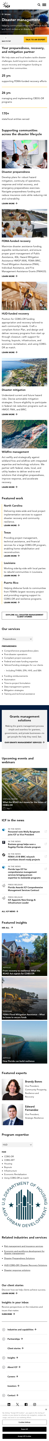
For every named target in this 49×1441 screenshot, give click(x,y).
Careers (11, 1376)
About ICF (12, 1367)
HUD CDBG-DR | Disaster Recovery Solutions (25, 1265)
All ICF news (8, 911)
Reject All (24, 1429)
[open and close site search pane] (39, 5)
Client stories (14, 1348)
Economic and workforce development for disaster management (24, 1252)
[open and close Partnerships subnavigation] (3, 1339)
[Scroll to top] (5, 38)
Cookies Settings (24, 1422)
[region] (24, 1423)
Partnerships (13, 1339)
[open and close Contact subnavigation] (3, 1395)
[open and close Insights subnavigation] (3, 1357)
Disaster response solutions (17, 1270)
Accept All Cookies (24, 1436)
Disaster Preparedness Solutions (19, 1258)
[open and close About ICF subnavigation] (3, 1367)
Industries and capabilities (20, 1329)
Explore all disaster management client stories (24, 616)
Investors (11, 1386)
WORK (8, 14)
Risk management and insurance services (23, 1246)
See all (5, 927)
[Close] (46, 1409)
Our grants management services (23, 742)
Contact (11, 1395)
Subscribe (7, 1314)
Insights (11, 1357)
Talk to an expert (35, 39)
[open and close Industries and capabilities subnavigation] (3, 1329)
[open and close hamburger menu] (44, 5)
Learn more (8, 1293)
